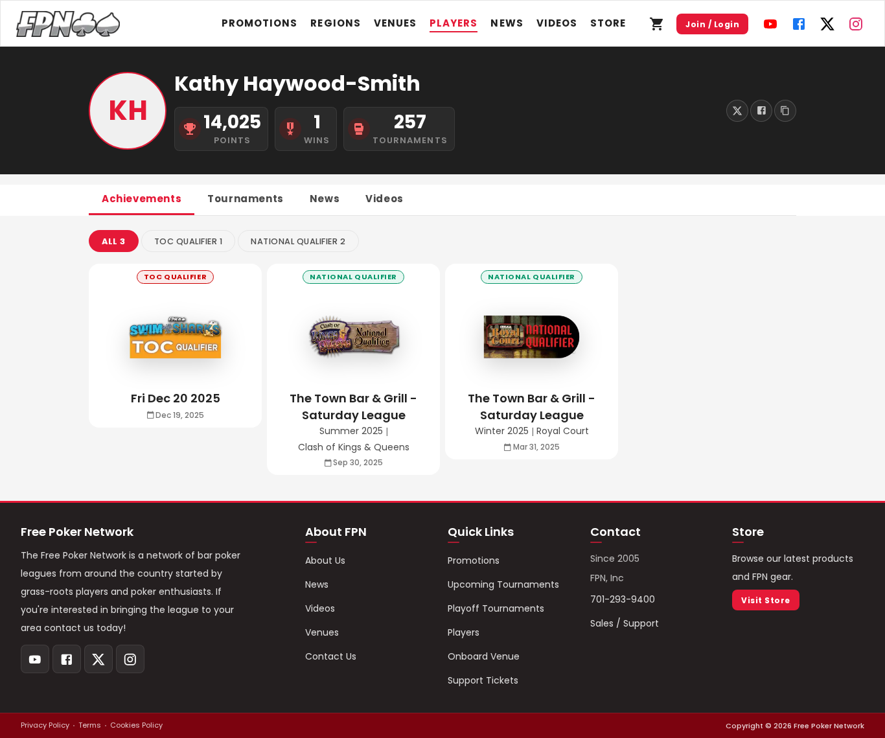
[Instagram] (856, 24)
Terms (89, 725)
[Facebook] (799, 24)
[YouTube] (770, 24)
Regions (335, 23)
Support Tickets (483, 680)
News (506, 23)
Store (608, 23)
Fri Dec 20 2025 (175, 398)
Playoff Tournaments (496, 608)
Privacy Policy (45, 725)
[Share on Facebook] (761, 111)
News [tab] (324, 198)
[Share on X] (737, 111)
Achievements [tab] (141, 198)
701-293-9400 (622, 599)
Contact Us (330, 656)
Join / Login (712, 24)
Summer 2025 (351, 431)
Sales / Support (624, 623)
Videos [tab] (384, 198)
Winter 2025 (502, 431)
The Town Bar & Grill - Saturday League (353, 406)
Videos (556, 23)
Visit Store (765, 600)
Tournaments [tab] (245, 198)
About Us (325, 560)
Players (453, 23)
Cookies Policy (136, 725)
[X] (827, 24)
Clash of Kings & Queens (353, 447)
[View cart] (657, 24)
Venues (395, 23)
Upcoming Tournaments (503, 584)
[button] (114, 241)
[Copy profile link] (785, 111)
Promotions (260, 23)
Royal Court (562, 431)
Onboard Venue (484, 656)
